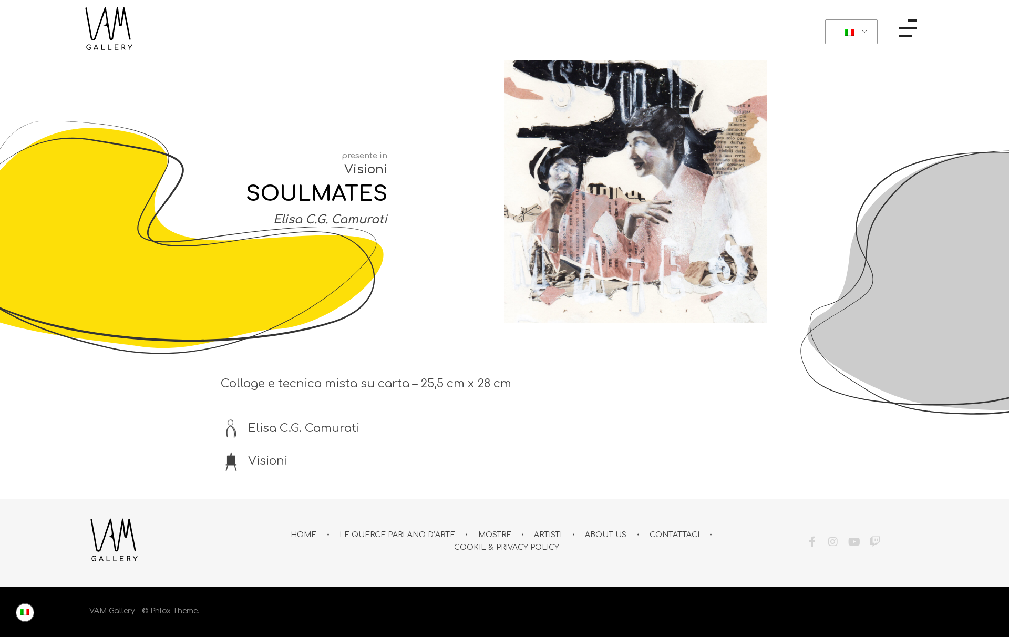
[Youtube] (853, 541)
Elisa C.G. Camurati (330, 219)
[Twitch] (875, 541)
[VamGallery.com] (108, 28)
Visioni (365, 169)
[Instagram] (832, 541)
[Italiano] (849, 32)
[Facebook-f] (811, 541)
